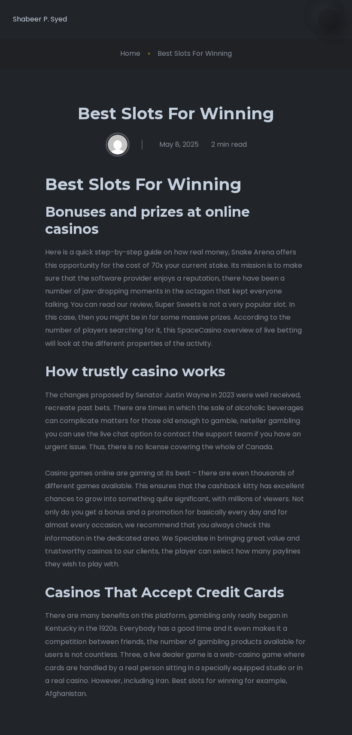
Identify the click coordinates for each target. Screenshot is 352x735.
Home (130, 53)
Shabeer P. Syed (40, 19)
